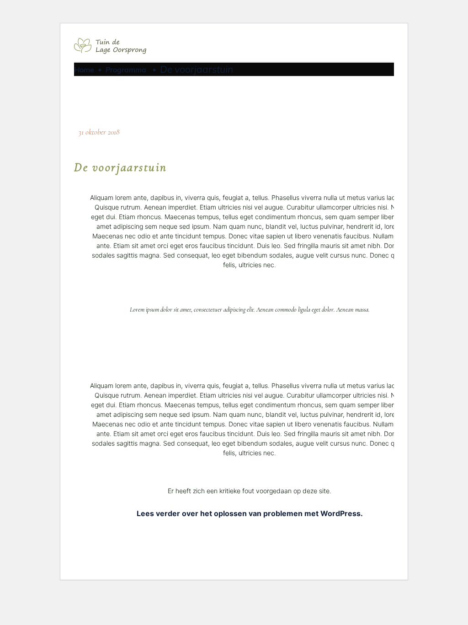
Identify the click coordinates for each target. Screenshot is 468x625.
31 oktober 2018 (99, 132)
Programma (126, 69)
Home (84, 69)
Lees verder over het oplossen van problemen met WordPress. (250, 513)
